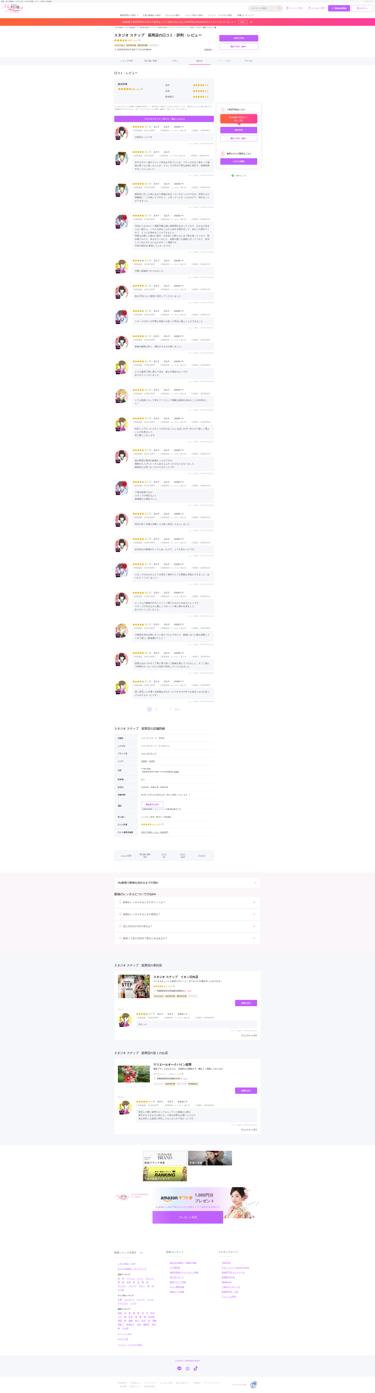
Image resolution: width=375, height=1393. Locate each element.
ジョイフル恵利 (229, 1296)
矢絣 (139, 1324)
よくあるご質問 (318, 8)
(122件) (135, 40)
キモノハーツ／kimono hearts (235, 1267)
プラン (175, 61)
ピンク (140, 1278)
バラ (120, 1317)
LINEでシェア (240, 176)
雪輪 (154, 1320)
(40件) (170, 986)
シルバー (132, 1286)
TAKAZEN (226, 1263)
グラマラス (123, 1303)
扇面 (120, 1320)
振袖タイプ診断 (177, 1292)
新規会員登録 (340, 8)
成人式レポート (177, 1277)
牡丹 (153, 1313)
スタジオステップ (148, 753)
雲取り (121, 1324)
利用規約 (197, 1383)
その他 (121, 1290)
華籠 (131, 1320)
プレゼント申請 (296, 8)
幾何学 (146, 1324)
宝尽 (144, 1320)
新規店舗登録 (149, 1386)
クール (150, 1299)
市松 (154, 1324)
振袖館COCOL (228, 1277)
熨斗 (137, 1320)
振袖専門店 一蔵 (230, 1292)
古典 (120, 1299)
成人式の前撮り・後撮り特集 (183, 1263)
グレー (142, 1286)
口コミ (200, 61)
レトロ (133, 1303)
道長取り (130, 1324)
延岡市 (152, 761)
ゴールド (122, 1286)
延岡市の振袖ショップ (165, 27)
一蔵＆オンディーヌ (231, 1287)
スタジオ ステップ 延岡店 (185, 27)
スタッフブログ (150, 1383)
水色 (129, 1282)
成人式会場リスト (183, 1383)
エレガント (129, 1299)
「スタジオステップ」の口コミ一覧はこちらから (164, 119)
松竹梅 (151, 1317)
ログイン (364, 8)
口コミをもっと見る (249, 1035)
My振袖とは (135, 1383)
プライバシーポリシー (213, 1383)
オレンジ (150, 1278)
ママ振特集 (175, 1267)
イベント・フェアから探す (220, 15)
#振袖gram (227, 1282)
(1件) (179, 1074)
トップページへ (369, 1)
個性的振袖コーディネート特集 (184, 1272)
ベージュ (131, 1278)
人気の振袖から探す (152, 15)
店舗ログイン (135, 1386)
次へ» (177, 709)
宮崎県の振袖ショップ (146, 27)
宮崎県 (144, 761)
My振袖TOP (122, 1383)
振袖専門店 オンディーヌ (233, 1272)
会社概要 (123, 1386)
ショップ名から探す (194, 15)
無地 (120, 1313)
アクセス (248, 61)
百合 (131, 1317)
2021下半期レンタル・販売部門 (154, 832)
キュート (141, 1299)
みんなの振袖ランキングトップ (132, 1269)
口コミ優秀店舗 (177, 1287)
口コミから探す (173, 15)
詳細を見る (246, 1003)
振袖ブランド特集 (178, 1282)
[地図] (176, 772)
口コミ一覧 (123, 1339)
